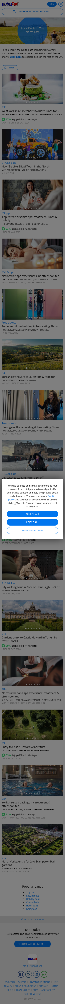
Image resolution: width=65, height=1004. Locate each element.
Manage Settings (33, 530)
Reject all (32, 522)
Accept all (32, 513)
